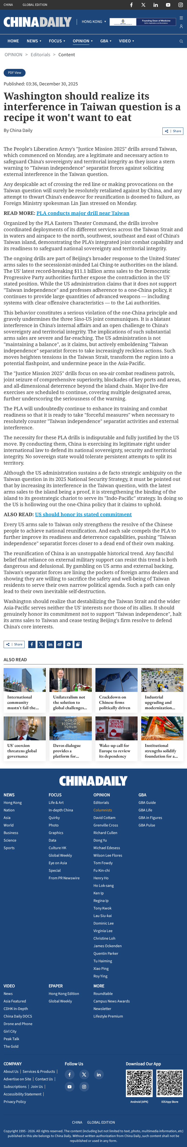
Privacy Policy (15, 1101)
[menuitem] (92, 22)
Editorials (40, 54)
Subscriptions (15, 1086)
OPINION (13, 54)
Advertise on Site (17, 1079)
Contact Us (44, 1079)
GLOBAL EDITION (35, 4)
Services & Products (39, 1071)
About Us (11, 1071)
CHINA (8, 4)
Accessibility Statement (22, 1094)
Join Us (37, 1086)
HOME (13, 41)
